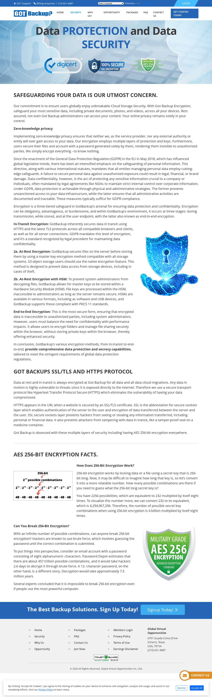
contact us (158, 14)
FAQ (76, 636)
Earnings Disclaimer (125, 649)
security (75, 12)
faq (145, 12)
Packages (80, 630)
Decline (181, 688)
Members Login (123, 630)
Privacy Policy (121, 636)
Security (39, 636)
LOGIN (186, 3)
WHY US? (90, 14)
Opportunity (112, 12)
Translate (145, 3)
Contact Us (81, 642)
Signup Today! (160, 609)
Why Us (39, 642)
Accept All (196, 688)
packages (132, 12)
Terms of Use (121, 642)
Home (60, 12)
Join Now (79, 649)
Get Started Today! (180, 13)
